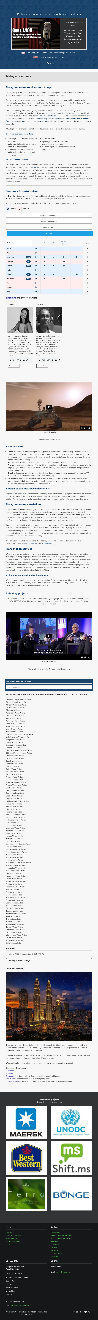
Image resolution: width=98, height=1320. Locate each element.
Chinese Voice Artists (15, 755)
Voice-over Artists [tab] (14, 243)
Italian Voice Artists (14, 825)
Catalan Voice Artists (14, 747)
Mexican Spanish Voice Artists (18, 862)
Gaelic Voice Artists (14, 787)
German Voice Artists (15, 793)
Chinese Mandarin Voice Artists (19, 753)
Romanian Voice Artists (15, 886)
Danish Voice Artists (14, 763)
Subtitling (54, 1241)
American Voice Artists (15, 712)
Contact (9, 1232)
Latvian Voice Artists (14, 846)
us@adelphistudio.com (54, 57)
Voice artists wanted (13, 1235)
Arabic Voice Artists (14, 718)
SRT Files (54, 1250)
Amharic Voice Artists (15, 715)
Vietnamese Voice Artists (16, 934)
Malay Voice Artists (14, 854)
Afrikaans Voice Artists (15, 707)
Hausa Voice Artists (14, 803)
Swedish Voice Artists (15, 908)
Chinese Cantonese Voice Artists (19, 750)
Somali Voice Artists (14, 900)
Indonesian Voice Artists (16, 819)
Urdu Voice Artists (13, 932)
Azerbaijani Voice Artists (16, 726)
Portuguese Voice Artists (16, 881)
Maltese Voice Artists (15, 857)
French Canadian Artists (16, 782)
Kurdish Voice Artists (14, 838)
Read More (13, 366)
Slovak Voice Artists (14, 894)
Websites (54, 1247)
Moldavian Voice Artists (16, 865)
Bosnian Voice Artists (15, 731)
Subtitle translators (13, 1241)
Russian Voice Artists (14, 889)
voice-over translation (46, 115)
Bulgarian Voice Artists (15, 739)
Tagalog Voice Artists (14, 910)
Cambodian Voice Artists (16, 744)
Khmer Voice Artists (14, 833)
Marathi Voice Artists (14, 860)
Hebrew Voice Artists (15, 806)
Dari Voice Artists (13, 766)
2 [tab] (44, 243)
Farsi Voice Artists (13, 774)
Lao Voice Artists (13, 841)
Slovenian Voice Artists (15, 897)
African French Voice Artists (17, 702)
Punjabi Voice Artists (14, 884)
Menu (51, 63)
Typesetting (55, 1244)
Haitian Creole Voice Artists (17, 801)
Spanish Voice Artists (15, 902)
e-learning (54, 1256)
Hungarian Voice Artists (16, 814)
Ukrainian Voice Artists (15, 929)
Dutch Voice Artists (14, 769)
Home (8, 1244)
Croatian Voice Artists (15, 758)
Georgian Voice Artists (15, 790)
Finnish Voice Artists (14, 777)
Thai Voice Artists (13, 918)
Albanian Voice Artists (15, 710)
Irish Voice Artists (13, 822)
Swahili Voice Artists (14, 905)
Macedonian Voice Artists (16, 852)
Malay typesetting (30, 543)
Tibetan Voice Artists (14, 921)
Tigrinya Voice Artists (15, 924)
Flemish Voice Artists (15, 779)
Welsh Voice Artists (14, 937)
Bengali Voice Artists (14, 728)
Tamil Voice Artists (13, 916)
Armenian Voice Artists (15, 720)
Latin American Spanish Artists (18, 843)
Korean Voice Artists (14, 835)
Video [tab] (77, 243)
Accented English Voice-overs (62, 1238)
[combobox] (49, 215)
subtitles (25, 121)
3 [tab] (53, 243)
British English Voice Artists (17, 736)
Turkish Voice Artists (14, 926)
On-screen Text (56, 1253)
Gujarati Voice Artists (14, 798)
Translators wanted (13, 1238)
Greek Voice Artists (14, 795)
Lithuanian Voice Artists (16, 849)
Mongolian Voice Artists (16, 868)
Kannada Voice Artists (15, 830)
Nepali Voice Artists (14, 873)
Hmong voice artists (14, 811)
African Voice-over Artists (16, 704)
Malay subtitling (48, 543)
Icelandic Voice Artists (15, 817)
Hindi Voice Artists (13, 809)
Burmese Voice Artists (15, 742)
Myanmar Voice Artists (15, 870)
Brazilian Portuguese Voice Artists (20, 734)
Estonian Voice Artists (15, 771)
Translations (55, 1232)
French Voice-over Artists (16, 785)
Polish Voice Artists (14, 878)
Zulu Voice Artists (13, 942)
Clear (51, 233)
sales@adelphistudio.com (64, 52)
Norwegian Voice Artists (16, 876)
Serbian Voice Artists (14, 892)
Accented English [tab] (64, 243)
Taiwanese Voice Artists (16, 913)
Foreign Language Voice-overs (62, 1235)
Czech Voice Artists (14, 761)
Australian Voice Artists (15, 723)
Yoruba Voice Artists (14, 940)
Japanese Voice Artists (15, 827)
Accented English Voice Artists (19, 699)
